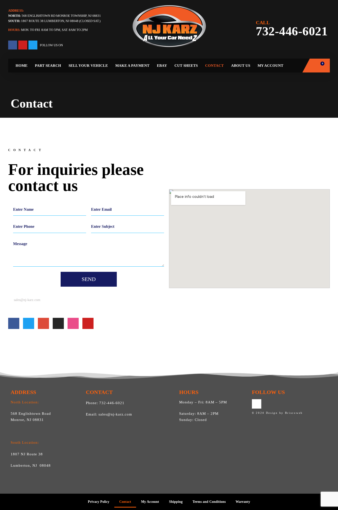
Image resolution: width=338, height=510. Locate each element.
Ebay (162, 66)
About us (240, 66)
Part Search (48, 66)
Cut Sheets (186, 66)
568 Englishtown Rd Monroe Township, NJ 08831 (54, 16)
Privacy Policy (98, 502)
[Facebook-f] (12, 45)
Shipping (176, 502)
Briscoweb (294, 412)
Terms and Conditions (209, 502)
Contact (214, 66)
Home (21, 66)
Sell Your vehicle (88, 66)
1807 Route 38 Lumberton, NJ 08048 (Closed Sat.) (60, 21)
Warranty (243, 502)
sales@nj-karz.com (115, 414)
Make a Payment (132, 66)
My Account (270, 66)
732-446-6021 (292, 29)
